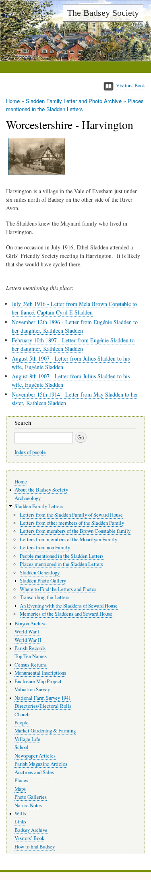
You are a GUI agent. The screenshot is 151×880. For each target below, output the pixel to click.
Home (13, 101)
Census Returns (30, 664)
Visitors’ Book (29, 838)
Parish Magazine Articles (40, 763)
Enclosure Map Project (38, 681)
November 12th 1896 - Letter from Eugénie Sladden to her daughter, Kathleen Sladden (75, 326)
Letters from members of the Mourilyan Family (68, 539)
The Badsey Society (103, 13)
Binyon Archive (30, 623)
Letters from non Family (45, 547)
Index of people (30, 452)
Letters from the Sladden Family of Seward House (71, 514)
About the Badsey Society (41, 489)
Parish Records (30, 648)
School (21, 747)
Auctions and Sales (34, 772)
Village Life (27, 739)
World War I (26, 631)
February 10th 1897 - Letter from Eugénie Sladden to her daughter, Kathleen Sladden (73, 344)
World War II (27, 640)
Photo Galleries (30, 796)
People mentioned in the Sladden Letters (61, 556)
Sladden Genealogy (40, 572)
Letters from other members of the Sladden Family (72, 522)
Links (20, 821)
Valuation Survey (32, 689)
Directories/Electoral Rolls (42, 706)
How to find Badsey (34, 846)
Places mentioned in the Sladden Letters (75, 105)
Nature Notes (28, 805)
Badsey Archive (31, 830)
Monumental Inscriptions (40, 672)
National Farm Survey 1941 (42, 697)
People (21, 722)
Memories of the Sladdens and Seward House (66, 613)
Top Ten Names (30, 656)
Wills (20, 813)
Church (21, 714)
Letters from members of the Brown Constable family (75, 531)
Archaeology (27, 498)
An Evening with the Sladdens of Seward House (69, 605)
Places (21, 780)
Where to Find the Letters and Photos (58, 589)
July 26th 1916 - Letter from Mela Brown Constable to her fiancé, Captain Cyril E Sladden (74, 308)
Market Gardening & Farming (45, 730)
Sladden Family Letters (38, 506)
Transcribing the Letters (44, 597)
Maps (20, 788)
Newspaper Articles (35, 755)
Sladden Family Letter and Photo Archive (74, 101)
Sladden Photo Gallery (43, 580)
